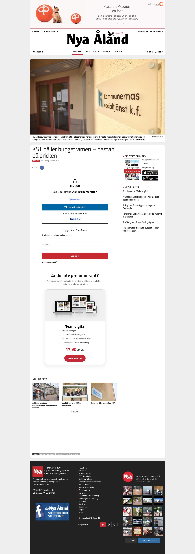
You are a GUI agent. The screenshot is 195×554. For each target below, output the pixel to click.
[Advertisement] (75, 432)
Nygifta (81, 509)
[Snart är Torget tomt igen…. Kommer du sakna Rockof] (158, 511)
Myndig (81, 492)
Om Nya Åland (84, 517)
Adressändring (84, 484)
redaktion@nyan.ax (60, 470)
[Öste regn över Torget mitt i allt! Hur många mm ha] (127, 531)
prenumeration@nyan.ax (57, 478)
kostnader (60, 454)
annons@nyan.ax (59, 473)
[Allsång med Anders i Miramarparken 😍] (137, 521)
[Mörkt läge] (114, 524)
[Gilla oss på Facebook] (52, 511)
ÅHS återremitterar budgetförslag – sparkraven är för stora (44, 405)
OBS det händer (85, 476)
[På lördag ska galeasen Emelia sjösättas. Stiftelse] (158, 531)
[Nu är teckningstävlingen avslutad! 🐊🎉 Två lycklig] (137, 531)
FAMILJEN (118, 51)
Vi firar (81, 512)
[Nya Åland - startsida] (97, 47)
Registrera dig (148, 167)
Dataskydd (95, 517)
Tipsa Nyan (83, 467)
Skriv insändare (85, 473)
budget (42, 454)
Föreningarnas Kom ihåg (88, 498)
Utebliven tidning (85, 479)
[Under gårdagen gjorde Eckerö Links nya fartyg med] (158, 500)
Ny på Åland (83, 504)
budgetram (51, 454)
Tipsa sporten (84, 490)
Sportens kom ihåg (86, 487)
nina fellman (75, 454)
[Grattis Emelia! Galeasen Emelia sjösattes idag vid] (158, 521)
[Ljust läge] (109, 524)
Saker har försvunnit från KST (103, 403)
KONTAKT (36, 31)
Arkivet (145, 163)
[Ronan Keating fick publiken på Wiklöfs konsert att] (127, 521)
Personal (82, 470)
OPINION (106, 51)
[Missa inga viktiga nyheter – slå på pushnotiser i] (127, 511)
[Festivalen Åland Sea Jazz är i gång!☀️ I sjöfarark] (158, 490)
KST (67, 454)
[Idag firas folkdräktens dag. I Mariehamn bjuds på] (147, 511)
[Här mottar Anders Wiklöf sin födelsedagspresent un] (147, 521)
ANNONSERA (143, 31)
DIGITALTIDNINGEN (50, 31)
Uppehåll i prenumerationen (90, 481)
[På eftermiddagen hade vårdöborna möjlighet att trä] (127, 500)
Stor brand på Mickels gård (135, 191)
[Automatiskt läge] (103, 524)
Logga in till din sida (150, 160)
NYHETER (77, 51)
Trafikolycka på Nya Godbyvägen (138, 222)
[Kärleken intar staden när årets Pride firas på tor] (127, 490)
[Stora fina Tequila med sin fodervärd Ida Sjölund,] (137, 511)
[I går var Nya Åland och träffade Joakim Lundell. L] (147, 531)
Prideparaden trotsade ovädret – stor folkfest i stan (141, 229)
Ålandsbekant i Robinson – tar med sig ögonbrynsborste (141, 198)
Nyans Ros (83, 506)
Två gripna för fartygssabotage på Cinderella (139, 207)
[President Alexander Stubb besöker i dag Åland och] (137, 500)
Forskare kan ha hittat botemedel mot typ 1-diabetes (142, 215)
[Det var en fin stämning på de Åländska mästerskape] (137, 490)
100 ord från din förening (89, 495)
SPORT (87, 51)
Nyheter (36, 161)
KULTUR (96, 51)
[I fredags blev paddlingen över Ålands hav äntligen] (147, 490)
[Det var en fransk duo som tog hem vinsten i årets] (147, 500)
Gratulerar (83, 501)
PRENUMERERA (156, 31)
